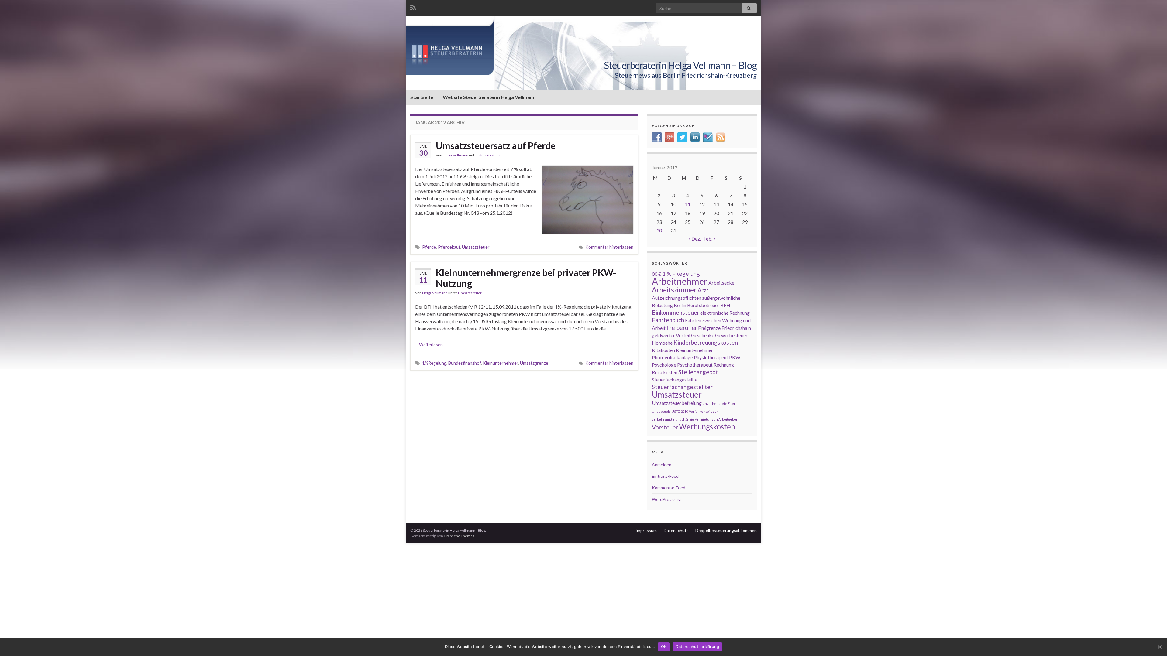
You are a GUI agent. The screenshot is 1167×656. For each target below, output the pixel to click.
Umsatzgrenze (534, 363)
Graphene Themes (459, 536)
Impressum (646, 530)
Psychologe (664, 364)
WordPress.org (666, 499)
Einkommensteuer (675, 312)
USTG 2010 (680, 411)
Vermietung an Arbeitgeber (716, 419)
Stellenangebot (698, 371)
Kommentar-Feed (668, 487)
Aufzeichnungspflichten (676, 298)
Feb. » (710, 238)
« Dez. (694, 238)
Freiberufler (681, 327)
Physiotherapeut (711, 357)
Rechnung (724, 364)
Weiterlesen (431, 344)
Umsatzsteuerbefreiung (677, 403)
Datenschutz (676, 530)
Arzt (703, 290)
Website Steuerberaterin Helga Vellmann (489, 97)
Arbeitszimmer (674, 290)
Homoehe (662, 343)
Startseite (421, 97)
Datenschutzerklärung (697, 646)
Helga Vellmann (455, 155)
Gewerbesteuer (731, 335)
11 (687, 204)
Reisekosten (664, 372)
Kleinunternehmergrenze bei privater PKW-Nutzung (526, 278)
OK (664, 646)
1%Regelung (434, 363)
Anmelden (661, 464)
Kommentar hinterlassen (609, 247)
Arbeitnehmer (679, 281)
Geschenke (702, 335)
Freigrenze (709, 328)
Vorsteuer (665, 427)
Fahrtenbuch (668, 319)
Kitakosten (663, 350)
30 (659, 230)
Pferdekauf (449, 247)
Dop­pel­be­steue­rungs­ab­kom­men (726, 530)
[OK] (1159, 647)
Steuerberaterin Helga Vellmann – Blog (680, 65)
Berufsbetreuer (703, 305)
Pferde (429, 247)
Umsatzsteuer (490, 155)
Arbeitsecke (721, 282)
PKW (734, 357)
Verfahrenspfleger (703, 411)
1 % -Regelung (681, 273)
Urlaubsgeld (661, 411)
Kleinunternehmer (500, 363)
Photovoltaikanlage (672, 357)
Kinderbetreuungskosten (705, 342)
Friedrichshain (736, 328)
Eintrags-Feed (665, 476)
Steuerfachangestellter (682, 386)
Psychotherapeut (695, 364)
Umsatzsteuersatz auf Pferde (496, 145)
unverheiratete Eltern (720, 403)
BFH (725, 305)
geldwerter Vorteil (671, 335)
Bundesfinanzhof (464, 363)
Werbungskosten (707, 426)
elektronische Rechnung (725, 313)
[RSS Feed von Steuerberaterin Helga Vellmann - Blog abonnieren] (413, 6)
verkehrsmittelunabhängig (673, 419)
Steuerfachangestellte (674, 379)
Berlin (680, 305)
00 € (656, 274)
